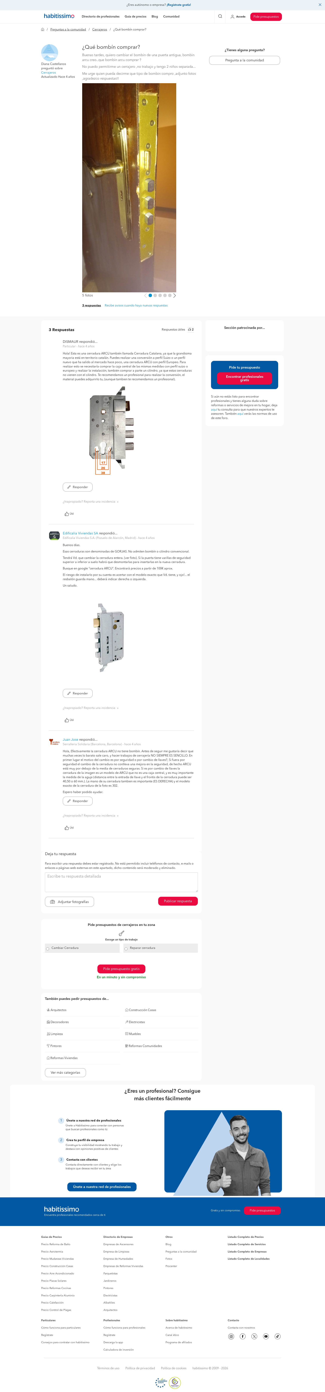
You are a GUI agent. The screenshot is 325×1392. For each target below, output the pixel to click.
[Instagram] (231, 1336)
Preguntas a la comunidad (68, 29)
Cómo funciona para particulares (60, 1327)
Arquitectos (110, 1310)
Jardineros (109, 1281)
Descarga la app (113, 1342)
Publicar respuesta (178, 901)
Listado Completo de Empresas (247, 1251)
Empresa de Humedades (118, 1259)
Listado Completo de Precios (245, 1237)
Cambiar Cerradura (65, 948)
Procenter (171, 1266)
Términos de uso (108, 1368)
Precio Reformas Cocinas (56, 1288)
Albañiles (109, 1302)
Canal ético (172, 1335)
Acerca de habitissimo (179, 1327)
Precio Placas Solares (53, 1281)
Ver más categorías (65, 1072)
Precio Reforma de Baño (55, 1244)
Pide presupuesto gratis (121, 969)
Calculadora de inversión (118, 1350)
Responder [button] (80, 487)
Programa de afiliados (179, 1342)
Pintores (108, 1288)
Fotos (169, 1259)
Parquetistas (110, 1273)
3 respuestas (91, 305)
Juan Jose (70, 739)
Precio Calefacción (52, 1302)
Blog (168, 1244)
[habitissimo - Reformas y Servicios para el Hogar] (59, 16)
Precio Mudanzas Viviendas (57, 1259)
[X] (254, 1336)
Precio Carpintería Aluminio (58, 1295)
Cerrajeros (99, 29)
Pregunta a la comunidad (244, 60)
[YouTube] (266, 1336)
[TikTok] (277, 1336)
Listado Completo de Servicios (247, 1244)
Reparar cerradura (142, 948)
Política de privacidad (140, 1368)
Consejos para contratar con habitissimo (65, 1342)
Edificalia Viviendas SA (80, 533)
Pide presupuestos (266, 16)
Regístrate (47, 1335)
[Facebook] (242, 1336)
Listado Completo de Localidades (249, 1259)
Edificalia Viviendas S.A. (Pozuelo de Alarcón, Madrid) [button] (100, 538)
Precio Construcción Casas (57, 1266)
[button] (49, 52)
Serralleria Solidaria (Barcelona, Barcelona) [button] (93, 744)
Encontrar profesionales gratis (244, 378)
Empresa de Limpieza (116, 1251)
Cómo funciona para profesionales (124, 1327)
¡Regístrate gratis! (179, 5)
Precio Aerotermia (52, 1251)
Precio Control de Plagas (56, 1310)
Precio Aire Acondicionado (57, 1273)
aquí (214, 409)
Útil (72, 514)
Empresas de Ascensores (118, 1244)
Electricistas (110, 1295)
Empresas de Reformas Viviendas (123, 1266)
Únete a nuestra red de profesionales (102, 1187)
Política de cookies (173, 1368)
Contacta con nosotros (241, 1327)
